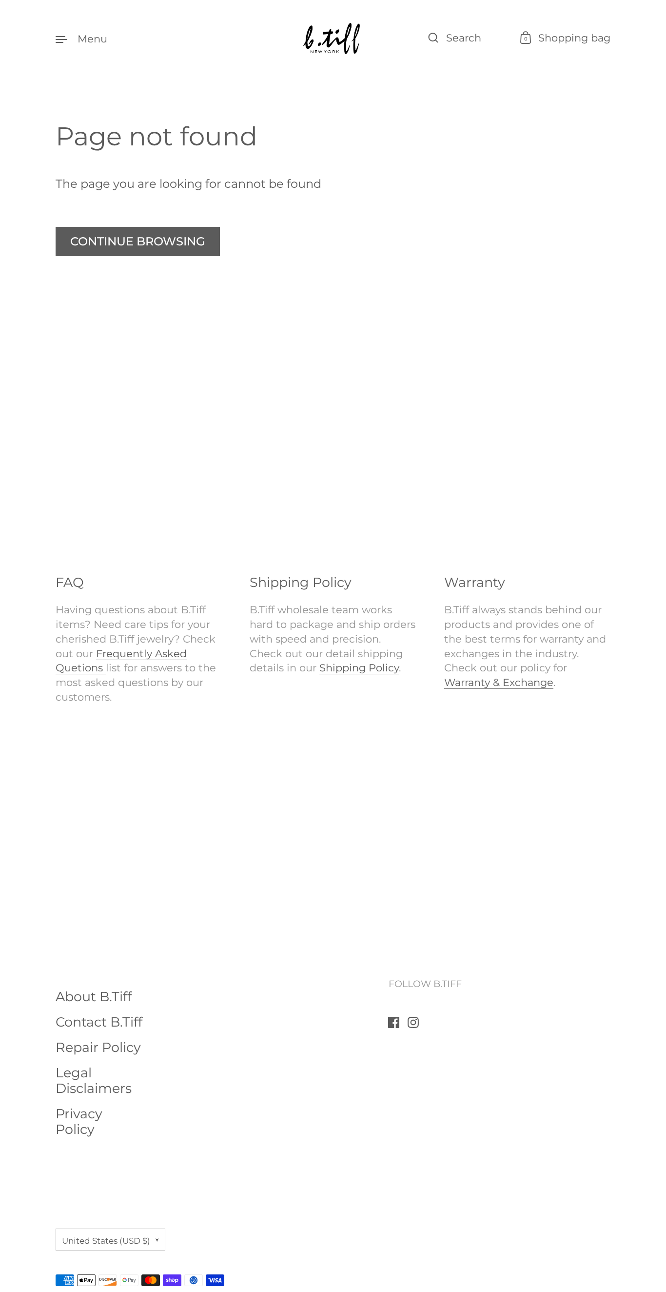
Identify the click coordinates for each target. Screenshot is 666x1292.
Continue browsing (137, 241)
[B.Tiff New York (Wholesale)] (333, 38)
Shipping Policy (359, 667)
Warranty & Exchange (498, 682)
